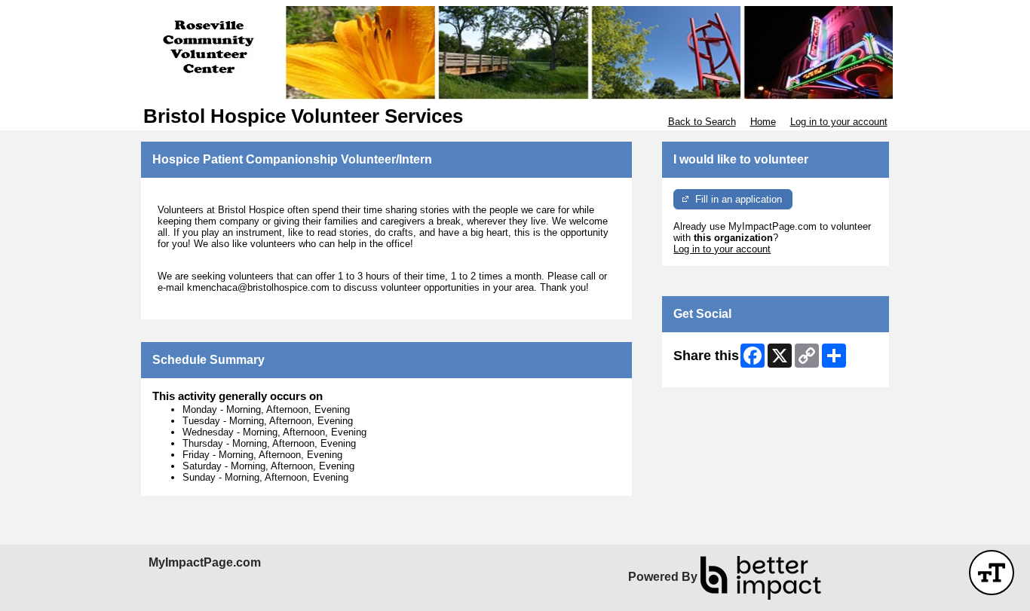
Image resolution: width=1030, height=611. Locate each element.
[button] (991, 572)
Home (763, 121)
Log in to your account (838, 121)
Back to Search (702, 121)
